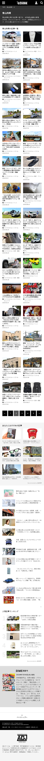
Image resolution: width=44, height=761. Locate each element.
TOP (3, 7)
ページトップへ (22, 717)
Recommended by (32, 483)
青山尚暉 (9, 7)
